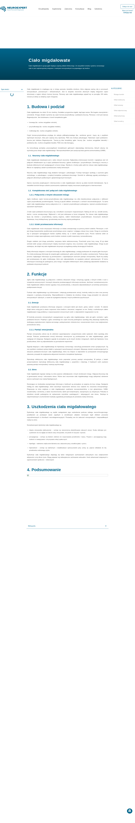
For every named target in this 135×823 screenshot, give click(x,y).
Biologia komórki (119, 94)
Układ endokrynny (119, 100)
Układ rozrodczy (119, 121)
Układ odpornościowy (120, 110)
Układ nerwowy (118, 105)
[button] (22, 89)
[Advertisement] (67, 32)
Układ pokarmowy (119, 116)
